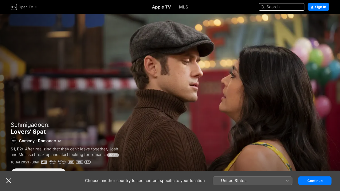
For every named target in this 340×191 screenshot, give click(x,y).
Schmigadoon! (30, 124)
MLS (183, 7)
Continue (315, 181)
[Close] (8, 180)
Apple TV (161, 7)
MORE (113, 155)
